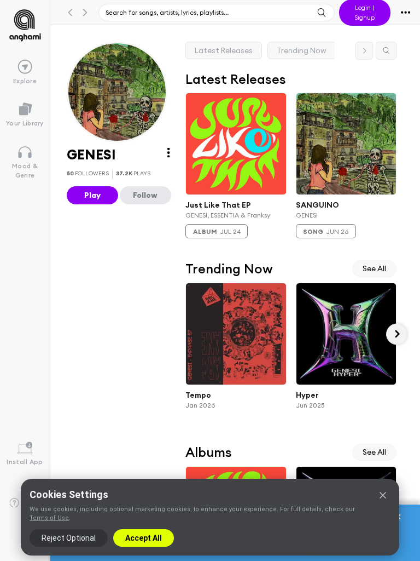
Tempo (198, 395)
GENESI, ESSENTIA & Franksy (227, 215)
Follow (145, 195)
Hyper (307, 395)
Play (92, 195)
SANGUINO (317, 204)
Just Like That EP (217, 204)
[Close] (382, 495)
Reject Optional (69, 538)
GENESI (307, 215)
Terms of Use (49, 518)
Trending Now (301, 50)
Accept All (143, 538)
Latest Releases (224, 50)
